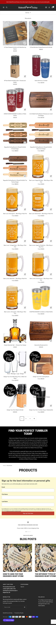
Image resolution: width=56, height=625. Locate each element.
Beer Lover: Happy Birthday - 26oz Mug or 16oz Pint (41, 181)
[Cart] (52, 7)
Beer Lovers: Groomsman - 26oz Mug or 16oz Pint (41, 279)
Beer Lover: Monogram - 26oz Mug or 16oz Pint (15, 213)
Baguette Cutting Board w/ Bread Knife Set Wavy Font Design (41, 147)
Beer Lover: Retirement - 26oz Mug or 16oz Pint (41, 213)
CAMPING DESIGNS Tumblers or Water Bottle (41, 311)
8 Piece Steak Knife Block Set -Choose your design (15, 81)
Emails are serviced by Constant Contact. (13, 511)
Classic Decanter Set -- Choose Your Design (15, 345)
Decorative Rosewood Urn (41, 345)
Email (3, 487)
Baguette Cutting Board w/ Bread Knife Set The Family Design (15, 181)
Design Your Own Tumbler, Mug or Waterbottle (41, 410)
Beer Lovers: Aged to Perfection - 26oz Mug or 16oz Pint (41, 246)
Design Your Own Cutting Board (41, 376)
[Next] (34, 418)
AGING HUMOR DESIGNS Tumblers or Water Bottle (15, 114)
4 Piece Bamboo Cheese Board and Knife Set (41, 47)
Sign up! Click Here (28, 513)
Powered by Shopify (19, 612)
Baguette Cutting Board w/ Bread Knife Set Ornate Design (15, 147)
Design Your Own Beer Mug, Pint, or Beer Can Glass (15, 377)
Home (4, 465)
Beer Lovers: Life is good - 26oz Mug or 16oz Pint (15, 312)
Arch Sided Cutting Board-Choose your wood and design (40, 114)
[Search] (6, 7)
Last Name (5, 501)
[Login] (49, 7)
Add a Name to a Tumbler (41, 80)
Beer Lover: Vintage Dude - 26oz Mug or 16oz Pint (15, 246)
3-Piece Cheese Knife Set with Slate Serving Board (15, 48)
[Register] (24, 607)
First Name (5, 494)
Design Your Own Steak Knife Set (15, 410)
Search (22, 586)
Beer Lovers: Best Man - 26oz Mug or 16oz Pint (15, 278)
